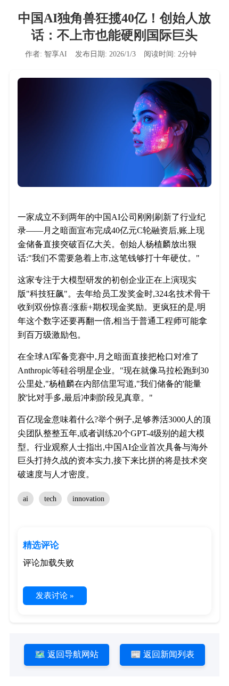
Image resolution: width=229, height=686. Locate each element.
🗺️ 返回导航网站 (67, 654)
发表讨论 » (55, 595)
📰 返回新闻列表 (162, 654)
